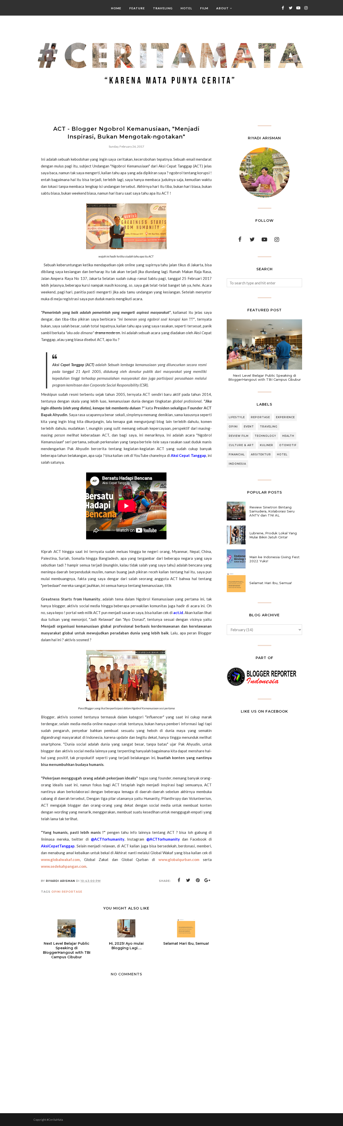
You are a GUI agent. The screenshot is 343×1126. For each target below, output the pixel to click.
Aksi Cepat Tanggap (188, 455)
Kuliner (266, 445)
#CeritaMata (55, 1119)
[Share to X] (188, 880)
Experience (285, 417)
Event (249, 426)
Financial (237, 454)
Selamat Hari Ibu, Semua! (270, 583)
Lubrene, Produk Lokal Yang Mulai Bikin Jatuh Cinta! (273, 535)
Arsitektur (261, 454)
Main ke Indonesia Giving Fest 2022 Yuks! (274, 559)
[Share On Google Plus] (207, 880)
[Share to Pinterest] (198, 880)
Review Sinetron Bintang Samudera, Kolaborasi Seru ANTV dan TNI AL (272, 511)
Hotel (282, 454)
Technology (265, 436)
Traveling (268, 426)
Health (288, 436)
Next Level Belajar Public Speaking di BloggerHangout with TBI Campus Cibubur (264, 377)
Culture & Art (241, 445)
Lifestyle (237, 417)
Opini (56, 891)
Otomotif (288, 445)
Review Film (239, 436)
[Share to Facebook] (179, 880)
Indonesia (237, 463)
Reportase (72, 891)
